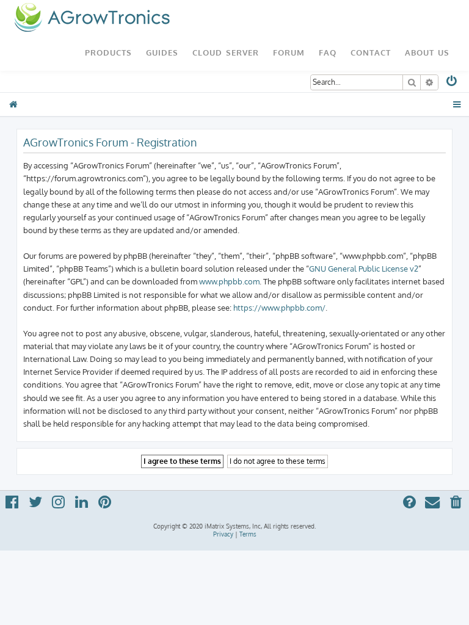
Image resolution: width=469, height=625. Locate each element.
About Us (427, 52)
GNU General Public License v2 (363, 268)
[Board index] (91, 18)
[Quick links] (457, 104)
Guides (162, 52)
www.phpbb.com (229, 281)
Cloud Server (225, 52)
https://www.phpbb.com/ (279, 307)
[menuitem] (452, 83)
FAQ (327, 52)
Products (108, 52)
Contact (371, 52)
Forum (289, 52)
